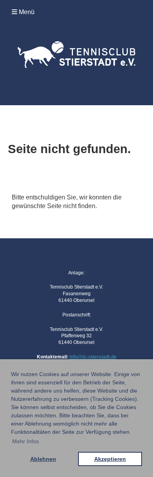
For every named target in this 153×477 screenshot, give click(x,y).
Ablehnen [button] (43, 459)
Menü (26, 12)
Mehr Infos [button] (25, 441)
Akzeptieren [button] (110, 459)
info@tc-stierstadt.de (93, 357)
